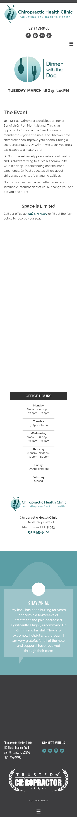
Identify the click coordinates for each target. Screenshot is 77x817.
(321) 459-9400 (39, 28)
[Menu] (71, 43)
